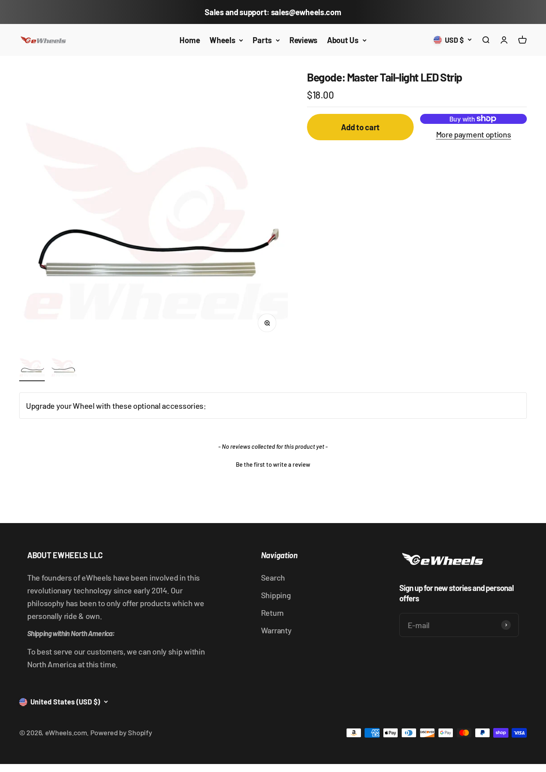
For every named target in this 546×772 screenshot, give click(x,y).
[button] (273, 463)
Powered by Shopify (121, 732)
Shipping (276, 595)
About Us (343, 40)
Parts (262, 40)
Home (189, 40)
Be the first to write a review (273, 464)
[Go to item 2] (64, 367)
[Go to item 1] (32, 367)
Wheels (222, 40)
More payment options (473, 134)
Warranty (276, 630)
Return (272, 612)
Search (273, 577)
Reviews (303, 40)
